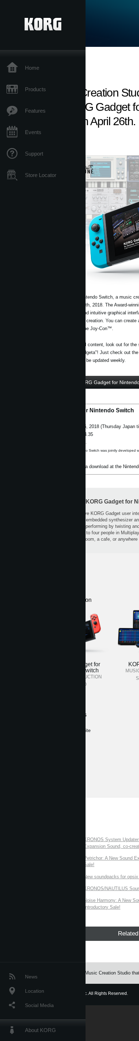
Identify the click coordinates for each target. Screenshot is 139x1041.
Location (34, 991)
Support (34, 154)
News (31, 976)
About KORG (40, 1030)
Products (35, 89)
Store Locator (40, 175)
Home (32, 68)
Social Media (39, 1005)
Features (35, 111)
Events (33, 132)
